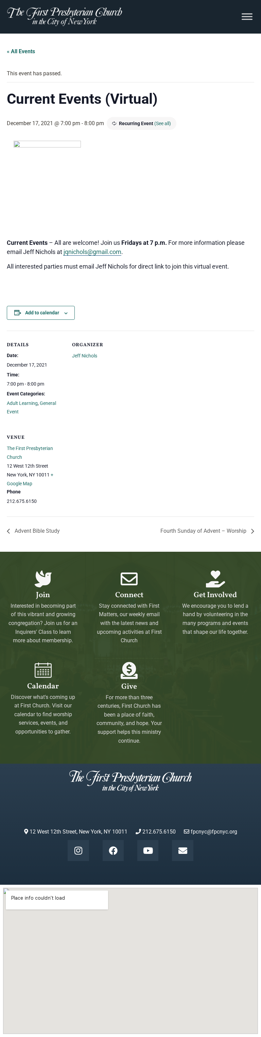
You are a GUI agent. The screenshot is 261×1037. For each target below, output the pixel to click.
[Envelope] (182, 850)
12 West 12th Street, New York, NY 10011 (77, 831)
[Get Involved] (215, 578)
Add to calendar (42, 312)
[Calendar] (43, 670)
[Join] (43, 578)
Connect (129, 595)
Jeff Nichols (84, 355)
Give (129, 687)
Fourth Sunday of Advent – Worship (204, 531)
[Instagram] (78, 850)
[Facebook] (113, 850)
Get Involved (215, 595)
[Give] (129, 670)
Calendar (43, 686)
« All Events (21, 51)
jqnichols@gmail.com (92, 251)
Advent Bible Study (36, 531)
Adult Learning (22, 403)
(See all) (162, 123)
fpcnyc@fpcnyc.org (214, 831)
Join (43, 595)
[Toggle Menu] (247, 17)
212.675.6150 (158, 831)
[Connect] (129, 578)
